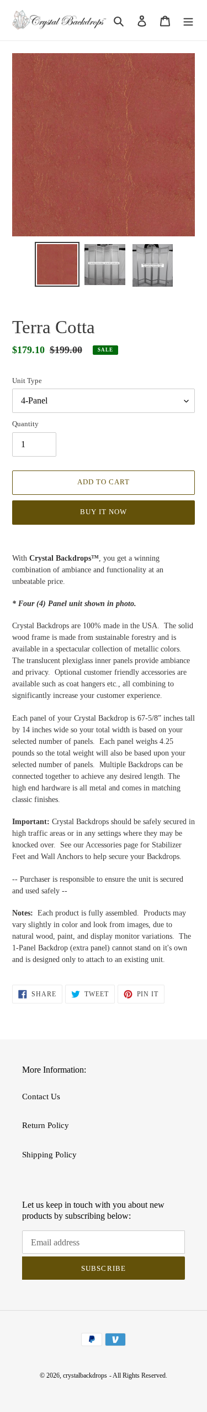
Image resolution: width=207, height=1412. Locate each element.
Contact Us (41, 1096)
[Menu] (188, 20)
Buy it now (103, 512)
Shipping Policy (49, 1154)
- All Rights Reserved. (138, 1375)
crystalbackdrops (85, 1375)
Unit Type (27, 380)
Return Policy (45, 1125)
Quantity (25, 424)
